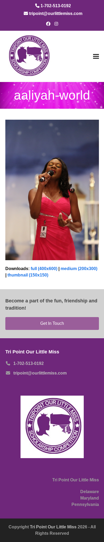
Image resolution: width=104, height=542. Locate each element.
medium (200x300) (79, 268)
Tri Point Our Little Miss (54, 527)
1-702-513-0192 (28, 363)
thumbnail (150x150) (27, 275)
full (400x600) (44, 268)
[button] (96, 56)
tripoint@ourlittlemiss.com (40, 373)
